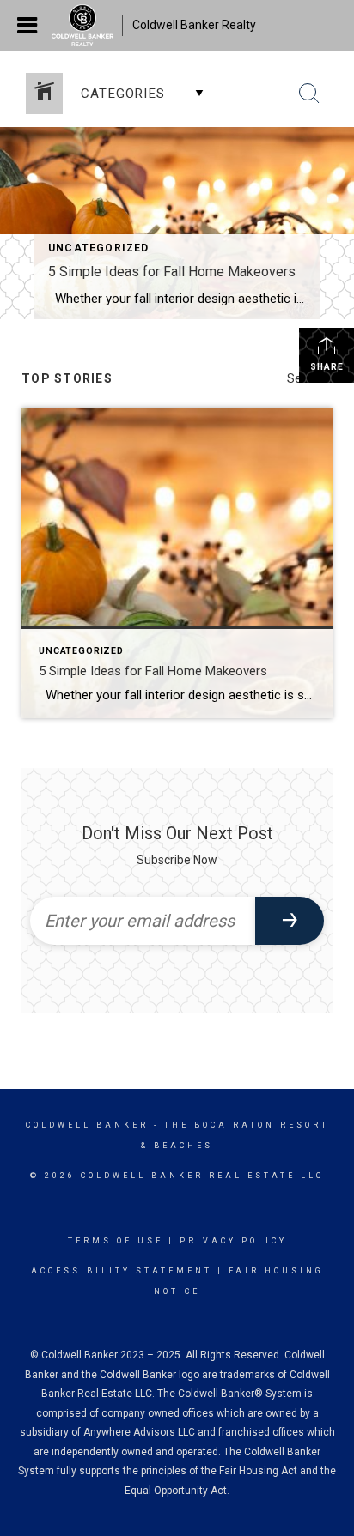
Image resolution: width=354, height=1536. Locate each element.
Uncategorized (99, 248)
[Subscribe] (289, 921)
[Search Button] (309, 93)
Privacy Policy (233, 1241)
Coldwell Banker (87, 1125)
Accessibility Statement (121, 1271)
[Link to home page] (87, 25)
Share (327, 367)
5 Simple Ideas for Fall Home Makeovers (172, 271)
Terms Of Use (115, 1241)
